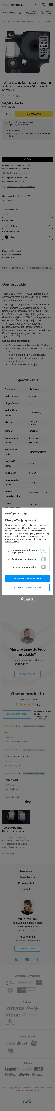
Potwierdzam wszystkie (27, 578)
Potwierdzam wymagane (27, 587)
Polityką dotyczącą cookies (32, 528)
